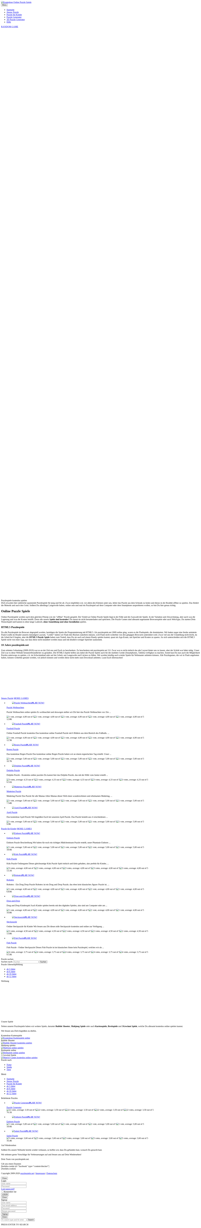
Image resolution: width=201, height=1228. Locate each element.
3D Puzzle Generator (16, 19)
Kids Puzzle (12, 859)
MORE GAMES (21, 698)
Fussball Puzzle (13, 728)
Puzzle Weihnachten (15, 707)
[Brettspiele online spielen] (13, 1053)
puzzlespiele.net (27, 1173)
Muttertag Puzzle (14, 791)
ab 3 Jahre (11, 969)
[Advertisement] (100, 332)
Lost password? (8, 1189)
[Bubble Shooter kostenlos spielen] (16, 1043)
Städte (9, 1067)
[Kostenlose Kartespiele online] (15, 1038)
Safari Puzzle (12, 1136)
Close (4, 1178)
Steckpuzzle (12, 922)
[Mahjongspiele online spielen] (12, 1048)
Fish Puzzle (12, 943)
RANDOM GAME (9, 26)
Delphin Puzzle (13, 770)
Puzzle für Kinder (14, 14)
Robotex (10, 880)
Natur (9, 1065)
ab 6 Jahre (11, 971)
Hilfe (9, 22)
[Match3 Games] (19, 1057)
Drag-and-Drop (13, 901)
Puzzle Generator (14, 17)
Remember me (10, 1192)
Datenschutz (51, 1173)
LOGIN (5, 1194)
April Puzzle (12, 812)
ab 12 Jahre (11, 976)
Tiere (9, 1069)
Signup (5, 1214)
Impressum (40, 1173)
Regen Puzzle (12, 749)
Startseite (10, 10)
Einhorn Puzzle (13, 838)
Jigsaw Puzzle (13, 12)
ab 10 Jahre (11, 974)
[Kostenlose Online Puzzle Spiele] (16, 2)
